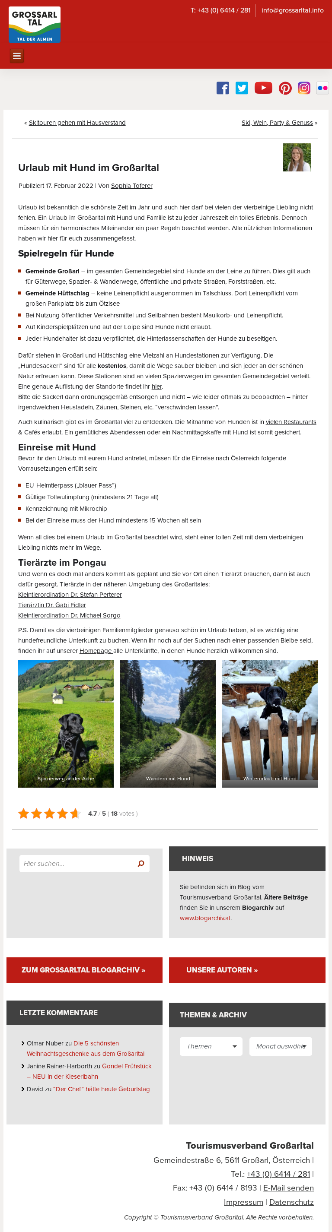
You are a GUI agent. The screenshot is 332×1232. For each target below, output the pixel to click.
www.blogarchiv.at (205, 918)
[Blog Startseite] (35, 24)
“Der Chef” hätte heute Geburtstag (102, 1089)
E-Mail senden (288, 1188)
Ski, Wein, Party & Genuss (277, 123)
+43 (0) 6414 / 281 (278, 1174)
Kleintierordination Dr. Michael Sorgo (69, 615)
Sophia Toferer (132, 186)
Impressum (243, 1202)
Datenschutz (291, 1202)
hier (157, 386)
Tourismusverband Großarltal (250, 1145)
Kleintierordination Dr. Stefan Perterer (70, 595)
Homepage (96, 651)
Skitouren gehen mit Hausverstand (77, 123)
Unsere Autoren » (222, 970)
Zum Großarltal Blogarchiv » (84, 970)
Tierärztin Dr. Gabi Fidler (52, 605)
